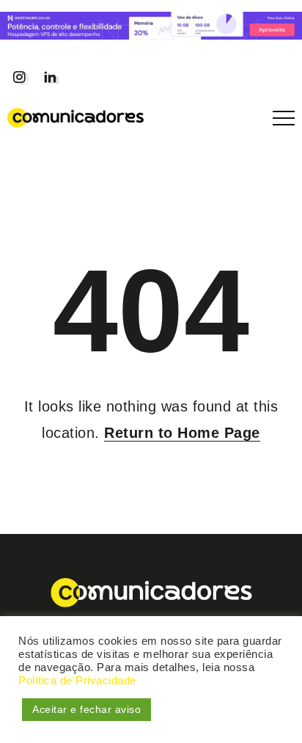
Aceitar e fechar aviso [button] (86, 709)
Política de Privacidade (77, 681)
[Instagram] (19, 77)
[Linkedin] (50, 77)
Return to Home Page (182, 433)
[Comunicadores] (75, 117)
